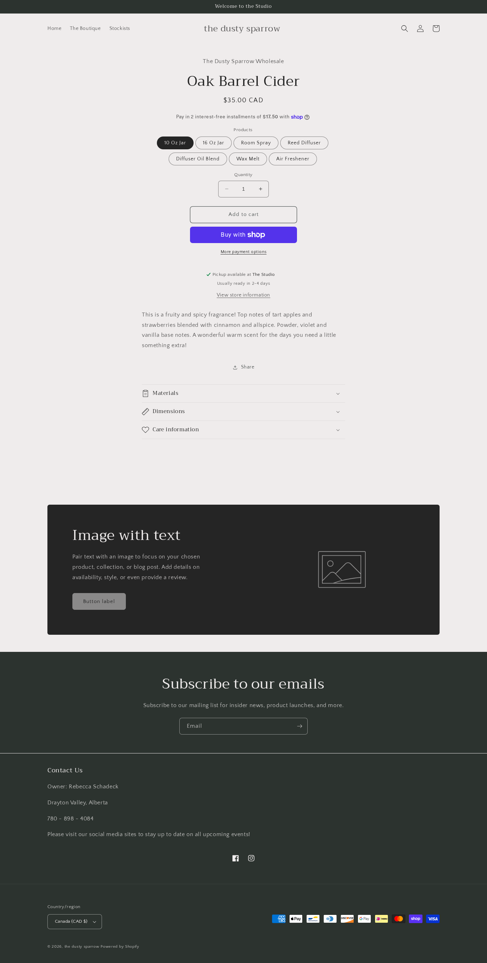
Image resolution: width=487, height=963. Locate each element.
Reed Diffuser (304, 143)
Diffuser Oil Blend (198, 159)
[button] (404, 28)
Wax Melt (248, 159)
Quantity (243, 174)
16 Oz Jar (213, 143)
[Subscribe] (299, 726)
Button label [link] (99, 601)
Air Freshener (292, 159)
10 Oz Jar (175, 143)
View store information (243, 295)
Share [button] (248, 367)
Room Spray (256, 143)
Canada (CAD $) (71, 921)
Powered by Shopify (120, 946)
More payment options (244, 251)
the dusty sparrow (82, 946)
